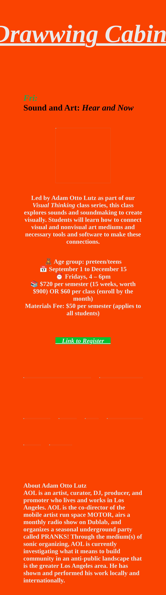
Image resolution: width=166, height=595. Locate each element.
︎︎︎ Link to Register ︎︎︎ (83, 340)
